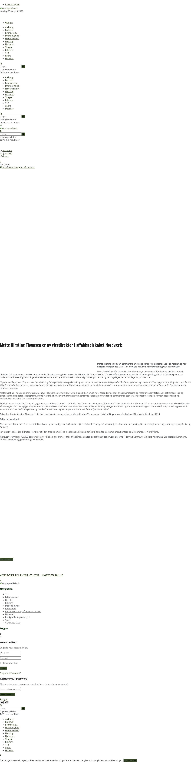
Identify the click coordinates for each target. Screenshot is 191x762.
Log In (4, 699)
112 (7, 52)
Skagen (8, 47)
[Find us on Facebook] (0, 15)
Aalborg (9, 27)
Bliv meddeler (11, 597)
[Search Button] (1, 63)
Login (9, 22)
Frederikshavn (12, 38)
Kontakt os (10, 608)
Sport (8, 55)
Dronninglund (12, 35)
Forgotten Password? (10, 673)
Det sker (9, 58)
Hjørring (9, 41)
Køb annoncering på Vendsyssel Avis (23, 611)
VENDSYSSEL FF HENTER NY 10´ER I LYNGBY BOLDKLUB (31, 575)
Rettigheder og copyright (17, 617)
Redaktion (7, 150)
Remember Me (10, 663)
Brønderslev (11, 32)
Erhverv (9, 50)
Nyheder (9, 614)
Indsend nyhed (12, 4)
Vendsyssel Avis (12, 622)
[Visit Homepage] (8, 8)
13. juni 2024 (6, 153)
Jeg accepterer (130, 760)
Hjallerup (9, 44)
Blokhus (9, 30)
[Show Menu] (1, 125)
